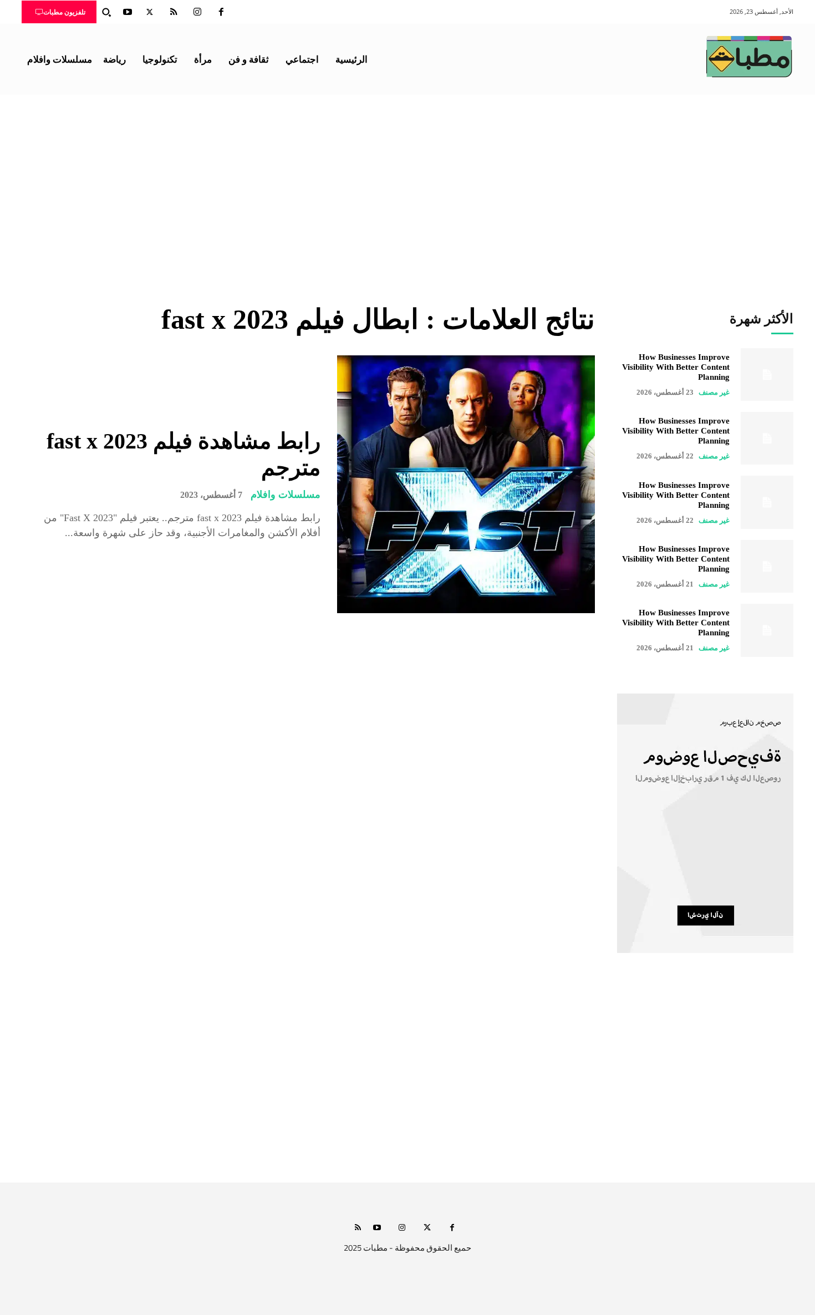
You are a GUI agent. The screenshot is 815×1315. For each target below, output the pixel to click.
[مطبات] (749, 56)
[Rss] (358, 1228)
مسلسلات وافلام (285, 495)
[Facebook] (221, 12)
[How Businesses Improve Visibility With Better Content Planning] (767, 374)
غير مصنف (714, 392)
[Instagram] (197, 12)
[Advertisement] (407, 178)
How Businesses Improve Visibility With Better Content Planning (676, 367)
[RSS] (173, 12)
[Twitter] (150, 12)
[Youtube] (127, 12)
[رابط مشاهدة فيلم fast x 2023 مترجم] (466, 484)
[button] (106, 12)
